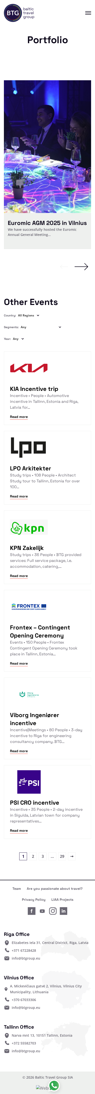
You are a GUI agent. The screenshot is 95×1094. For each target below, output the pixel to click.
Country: (10, 315)
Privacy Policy (34, 899)
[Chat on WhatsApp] (54, 1086)
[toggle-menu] (84, 13)
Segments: (11, 327)
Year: (7, 339)
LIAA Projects (62, 899)
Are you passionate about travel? (55, 888)
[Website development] (47, 1088)
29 (62, 856)
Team (16, 888)
